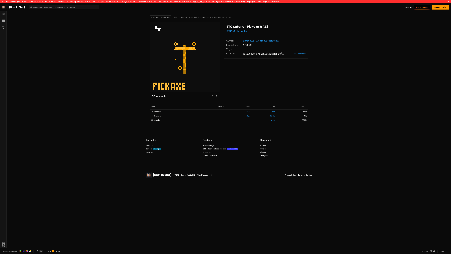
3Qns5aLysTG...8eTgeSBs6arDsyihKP (261, 40)
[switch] (53, 251)
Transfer (157, 112)
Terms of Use (199, 1)
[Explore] (3, 14)
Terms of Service (305, 175)
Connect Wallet (440, 7)
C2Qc (247, 112)
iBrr (273, 112)
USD (49, 251)
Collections (193, 17)
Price (220, 107)
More (442, 251)
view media (161, 96)
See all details (300, 54)
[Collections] (3, 20)
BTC (58, 251)
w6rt (248, 116)
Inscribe (157, 120)
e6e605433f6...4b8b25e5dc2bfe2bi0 (262, 53)
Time (303, 107)
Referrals (408, 7)
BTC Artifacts (204, 17)
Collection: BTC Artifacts (160, 17)
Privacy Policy (290, 175)
